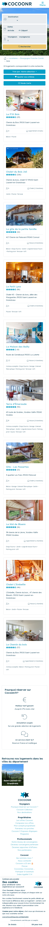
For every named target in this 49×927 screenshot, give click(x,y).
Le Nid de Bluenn (16, 524)
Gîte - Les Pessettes (17, 466)
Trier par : (23, 71)
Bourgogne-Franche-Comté (32, 58)
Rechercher (25, 46)
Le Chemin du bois (16, 644)
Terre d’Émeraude (16, 404)
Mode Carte (25, 83)
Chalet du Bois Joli (16, 171)
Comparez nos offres (24, 823)
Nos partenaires (25, 850)
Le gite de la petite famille (21, 229)
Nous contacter (24, 861)
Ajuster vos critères (25, 77)
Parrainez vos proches (24, 828)
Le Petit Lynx (13, 286)
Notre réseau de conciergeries (24, 842)
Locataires (13, 58)
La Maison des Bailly (17, 346)
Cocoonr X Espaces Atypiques (24, 831)
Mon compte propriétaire (24, 826)
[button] (9, 101)
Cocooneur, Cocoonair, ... (24, 869)
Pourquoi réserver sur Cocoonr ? (24, 807)
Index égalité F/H (24, 874)
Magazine (24, 834)
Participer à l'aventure (24, 871)
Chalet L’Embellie (16, 584)
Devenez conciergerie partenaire (24, 844)
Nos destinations (24, 812)
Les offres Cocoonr (24, 820)
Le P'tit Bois (12, 114)
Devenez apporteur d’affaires (24, 847)
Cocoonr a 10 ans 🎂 (24, 863)
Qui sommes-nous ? (24, 858)
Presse (24, 866)
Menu (43, 5)
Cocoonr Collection (24, 809)
